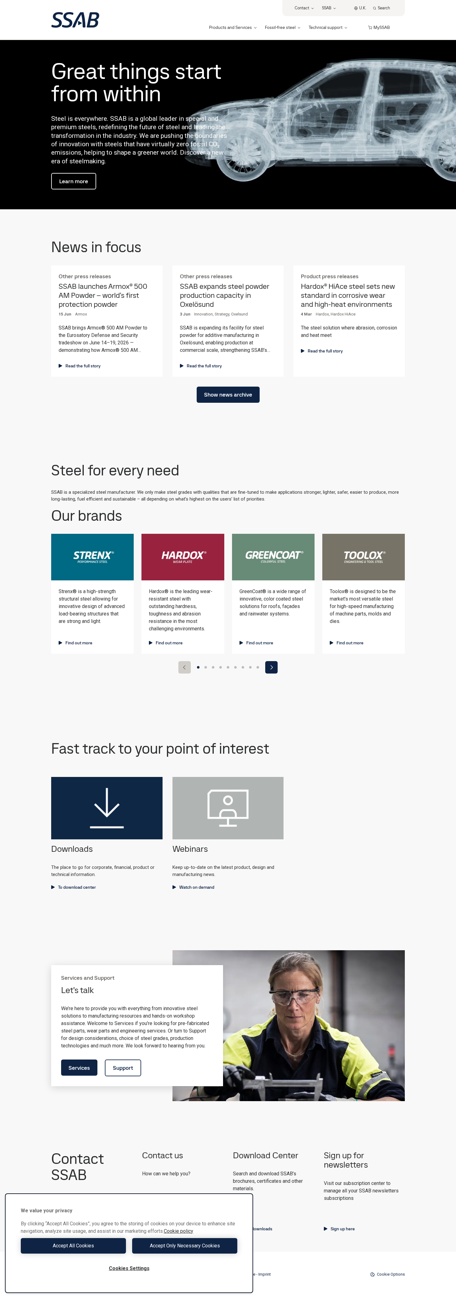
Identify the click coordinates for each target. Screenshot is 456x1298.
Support (123, 1067)
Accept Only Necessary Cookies (185, 1246)
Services (79, 1067)
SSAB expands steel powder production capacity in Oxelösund (224, 295)
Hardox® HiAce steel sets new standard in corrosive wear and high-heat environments (348, 295)
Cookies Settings (129, 1268)
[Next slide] (271, 667)
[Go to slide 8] (250, 667)
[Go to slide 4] (220, 667)
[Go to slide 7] (243, 667)
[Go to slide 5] (228, 667)
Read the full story (83, 366)
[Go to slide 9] (258, 667)
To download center (77, 887)
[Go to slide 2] (205, 667)
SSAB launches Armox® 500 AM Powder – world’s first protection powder (103, 295)
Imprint (264, 1274)
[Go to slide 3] (213, 667)
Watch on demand (196, 887)
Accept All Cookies (73, 1246)
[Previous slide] (184, 667)
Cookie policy (178, 1231)
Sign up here (343, 1229)
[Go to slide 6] (235, 667)
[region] (129, 1243)
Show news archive (228, 394)
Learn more (73, 181)
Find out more (78, 643)
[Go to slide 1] (198, 667)
